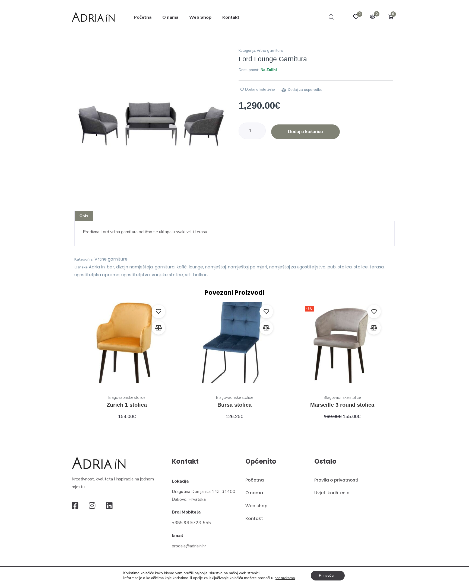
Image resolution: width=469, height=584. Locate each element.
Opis (84, 216)
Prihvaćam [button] (328, 575)
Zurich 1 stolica (127, 405)
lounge (196, 267)
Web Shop (200, 17)
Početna (142, 17)
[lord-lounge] (151, 124)
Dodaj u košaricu (305, 131)
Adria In (97, 267)
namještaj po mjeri (247, 267)
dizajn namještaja (134, 267)
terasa (377, 267)
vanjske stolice (167, 275)
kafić (181, 267)
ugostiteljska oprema (96, 275)
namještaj (215, 267)
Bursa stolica (234, 405)
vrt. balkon (196, 275)
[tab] (83, 216)
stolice (361, 267)
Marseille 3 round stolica (342, 405)
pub (331, 267)
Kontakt (230, 17)
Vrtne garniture (270, 50)
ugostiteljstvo (135, 275)
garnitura (165, 267)
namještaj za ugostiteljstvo (297, 267)
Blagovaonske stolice (126, 397)
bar (110, 267)
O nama (170, 17)
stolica (345, 267)
